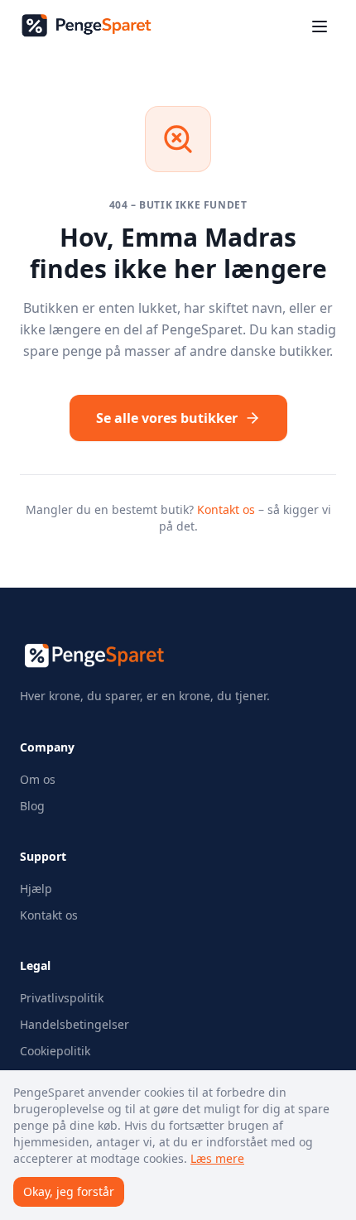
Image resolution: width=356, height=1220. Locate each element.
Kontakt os (226, 509)
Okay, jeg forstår (68, 1191)
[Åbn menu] (319, 26)
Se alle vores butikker (167, 418)
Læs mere (217, 1158)
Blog (32, 806)
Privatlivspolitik (61, 998)
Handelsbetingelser (74, 1024)
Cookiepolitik (55, 1051)
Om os (37, 779)
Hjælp (36, 888)
